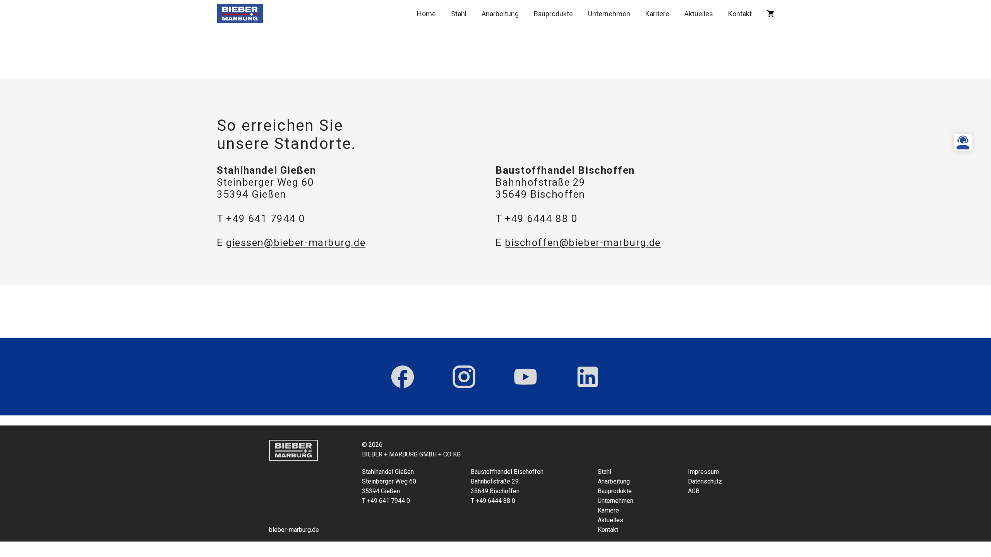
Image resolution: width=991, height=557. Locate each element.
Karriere (657, 14)
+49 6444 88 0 (541, 218)
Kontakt (740, 14)
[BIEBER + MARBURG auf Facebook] (402, 376)
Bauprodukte (553, 14)
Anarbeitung (500, 14)
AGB (694, 491)
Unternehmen (609, 14)
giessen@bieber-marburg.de (295, 242)
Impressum (703, 471)
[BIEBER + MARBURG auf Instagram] (464, 376)
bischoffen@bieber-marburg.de (583, 242)
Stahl (458, 14)
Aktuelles (698, 14)
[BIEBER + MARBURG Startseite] (240, 13)
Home (426, 14)
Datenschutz (705, 481)
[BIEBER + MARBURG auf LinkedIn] (587, 376)
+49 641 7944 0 (265, 218)
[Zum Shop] (770, 13)
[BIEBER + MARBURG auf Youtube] (525, 376)
